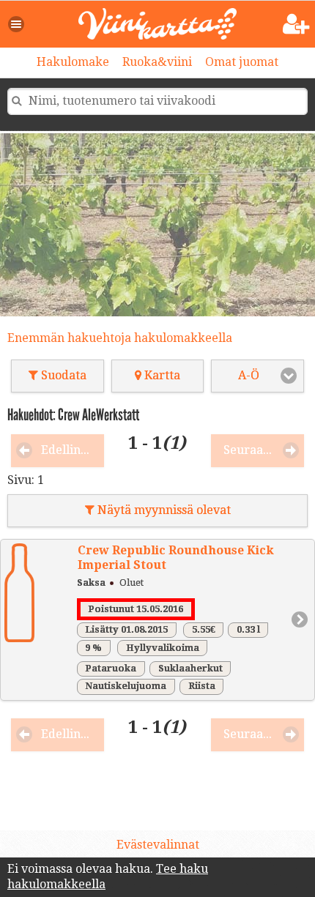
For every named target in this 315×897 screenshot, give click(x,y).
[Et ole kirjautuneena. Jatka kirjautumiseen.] (296, 24)
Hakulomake (73, 62)
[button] (17, 24)
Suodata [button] (62, 375)
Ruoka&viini (157, 62)
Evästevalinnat (157, 845)
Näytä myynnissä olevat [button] (162, 510)
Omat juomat (241, 62)
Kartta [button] (160, 375)
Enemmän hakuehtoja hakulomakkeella (119, 338)
